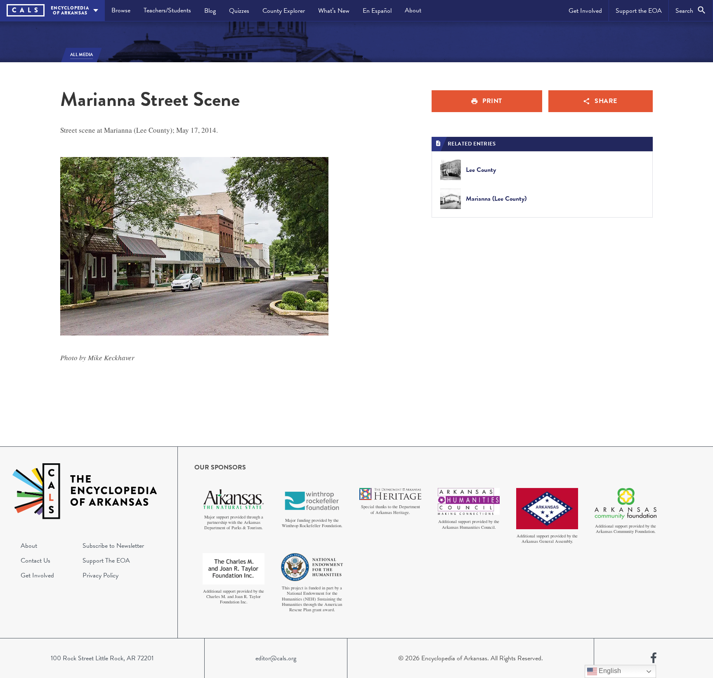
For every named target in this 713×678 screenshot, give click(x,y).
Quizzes (239, 11)
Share (606, 101)
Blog (210, 11)
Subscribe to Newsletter (113, 546)
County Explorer (283, 11)
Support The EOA (106, 560)
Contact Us (35, 560)
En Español (377, 11)
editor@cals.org (275, 658)
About (413, 10)
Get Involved (585, 11)
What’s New (333, 11)
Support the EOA (639, 11)
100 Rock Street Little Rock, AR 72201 (102, 658)
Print (492, 101)
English (609, 670)
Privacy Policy (100, 575)
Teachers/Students (167, 10)
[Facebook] (653, 658)
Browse (120, 10)
